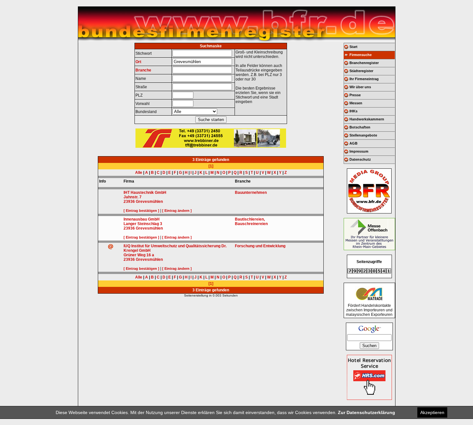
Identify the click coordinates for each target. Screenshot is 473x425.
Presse (355, 95)
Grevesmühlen (149, 201)
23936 (129, 201)
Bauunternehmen (251, 192)
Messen (355, 103)
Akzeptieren (432, 412)
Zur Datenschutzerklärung (366, 412)
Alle (138, 172)
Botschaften (359, 127)
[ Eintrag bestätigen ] (141, 210)
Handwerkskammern (366, 119)
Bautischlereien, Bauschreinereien (251, 221)
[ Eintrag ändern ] (177, 210)
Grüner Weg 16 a (139, 255)
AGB (353, 143)
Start (353, 47)
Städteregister (361, 71)
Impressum (358, 151)
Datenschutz (360, 159)
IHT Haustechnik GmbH (145, 192)
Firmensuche (360, 55)
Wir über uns (360, 87)
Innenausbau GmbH (142, 219)
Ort (138, 62)
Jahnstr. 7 (133, 197)
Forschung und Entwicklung (260, 246)
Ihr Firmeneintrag (364, 79)
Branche (143, 70)
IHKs (353, 111)
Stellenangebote (363, 135)
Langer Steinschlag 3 (143, 224)
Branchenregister (364, 63)
